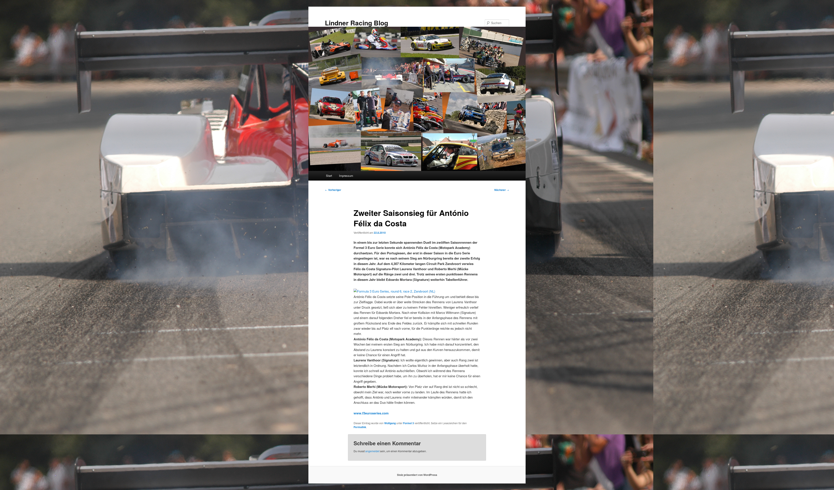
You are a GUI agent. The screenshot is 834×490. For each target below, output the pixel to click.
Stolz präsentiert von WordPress (417, 475)
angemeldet (372, 451)
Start (329, 176)
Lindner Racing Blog (356, 22)
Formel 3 (408, 423)
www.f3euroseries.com (371, 413)
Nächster (501, 190)
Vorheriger (333, 190)
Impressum (346, 176)
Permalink (360, 427)
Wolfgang (390, 423)
